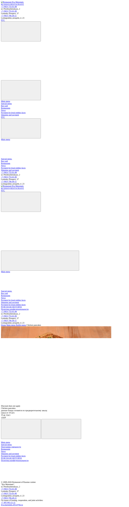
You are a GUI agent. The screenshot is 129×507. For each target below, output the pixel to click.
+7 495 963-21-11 (8, 502)
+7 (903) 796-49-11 (9, 16)
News (3, 110)
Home (3, 325)
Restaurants (5, 108)
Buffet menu (21, 325)
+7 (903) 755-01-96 (9, 11)
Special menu (6, 104)
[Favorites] (20, 60)
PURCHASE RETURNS (11, 307)
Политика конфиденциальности (15, 309)
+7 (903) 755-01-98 (9, 7)
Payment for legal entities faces (13, 113)
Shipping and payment (10, 115)
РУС (3, 20)
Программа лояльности (11, 447)
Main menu (5, 101)
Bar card (4, 106)
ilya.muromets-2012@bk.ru (12, 505)
